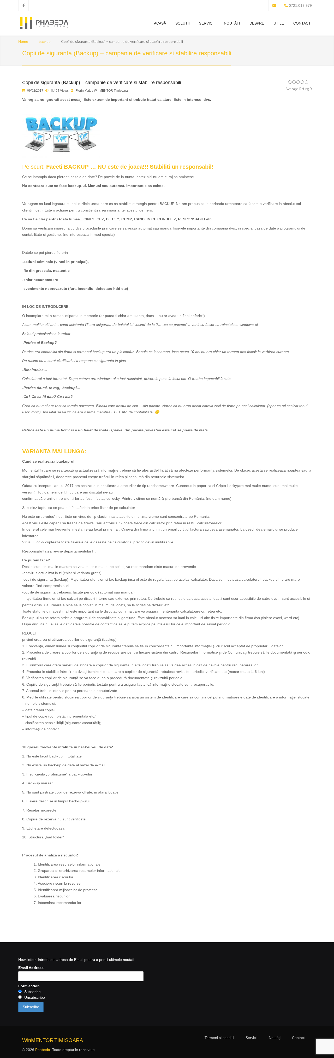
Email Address (31, 968)
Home (23, 41)
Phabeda (42, 1050)
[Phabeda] (44, 24)
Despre (256, 23)
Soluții (182, 23)
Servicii (206, 23)
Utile (278, 23)
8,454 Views (60, 90)
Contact (302, 23)
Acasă (160, 23)
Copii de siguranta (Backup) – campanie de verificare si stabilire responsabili (101, 82)
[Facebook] (23, 5)
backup (45, 41)
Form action (29, 986)
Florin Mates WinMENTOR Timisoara (102, 90)
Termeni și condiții (219, 1038)
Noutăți (232, 23)
